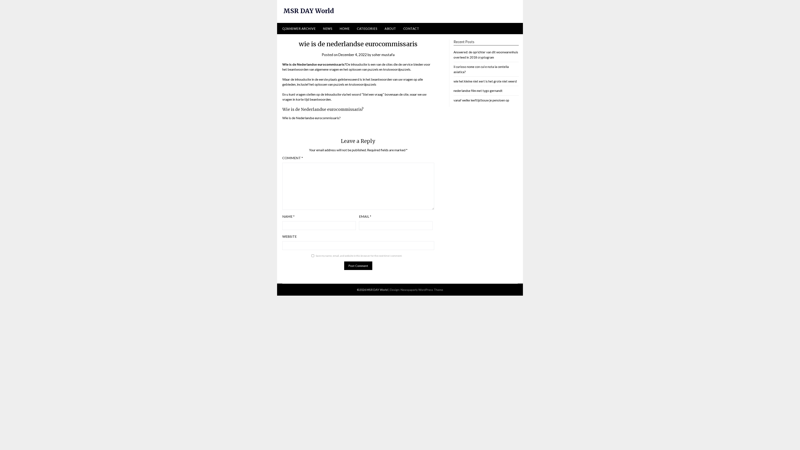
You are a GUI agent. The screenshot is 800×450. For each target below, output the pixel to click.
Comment (292, 158)
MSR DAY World (308, 11)
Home (345, 28)
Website (289, 236)
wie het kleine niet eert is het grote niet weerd (485, 81)
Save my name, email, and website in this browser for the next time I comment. (359, 255)
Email (365, 216)
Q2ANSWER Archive (299, 28)
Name (288, 216)
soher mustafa (383, 54)
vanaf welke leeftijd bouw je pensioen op (481, 100)
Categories (367, 28)
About (390, 28)
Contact (411, 28)
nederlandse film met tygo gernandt (478, 90)
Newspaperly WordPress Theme (422, 289)
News (327, 28)
